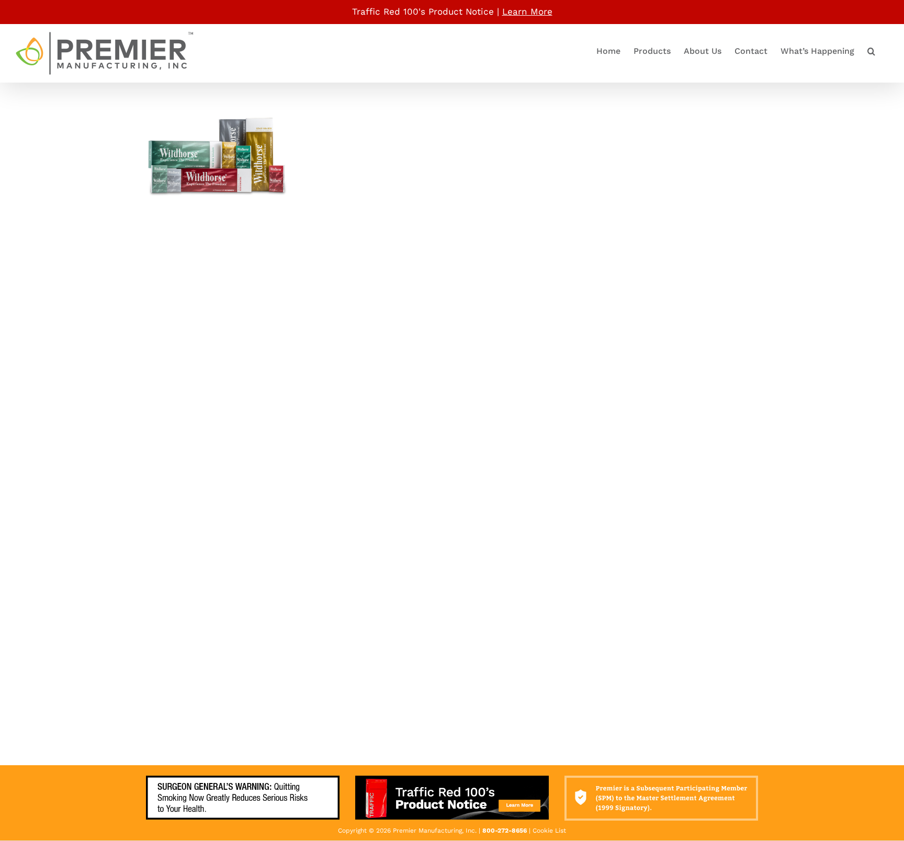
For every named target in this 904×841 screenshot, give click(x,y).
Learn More (527, 11)
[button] (871, 51)
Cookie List (549, 830)
